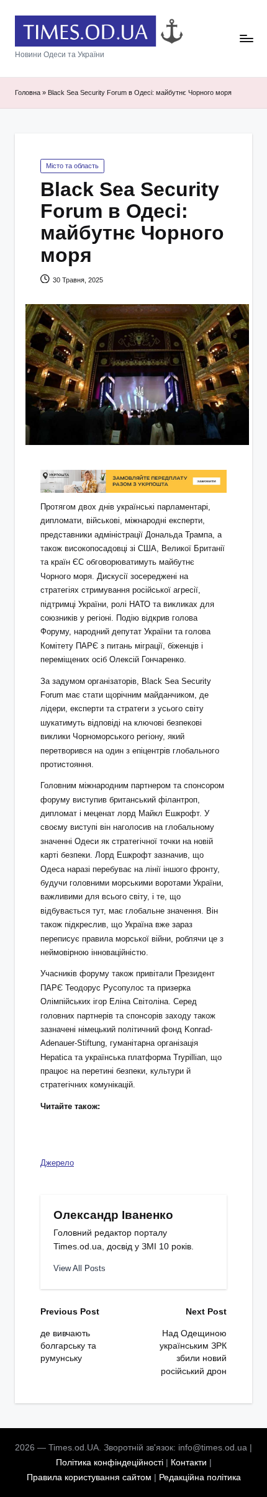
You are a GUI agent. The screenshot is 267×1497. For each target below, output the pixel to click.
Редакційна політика (200, 1477)
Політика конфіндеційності (109, 1462)
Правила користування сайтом (89, 1477)
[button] (79, 1268)
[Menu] (246, 38)
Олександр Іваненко (113, 1214)
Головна (27, 92)
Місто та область (72, 165)
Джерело (57, 1162)
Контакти (189, 1462)
